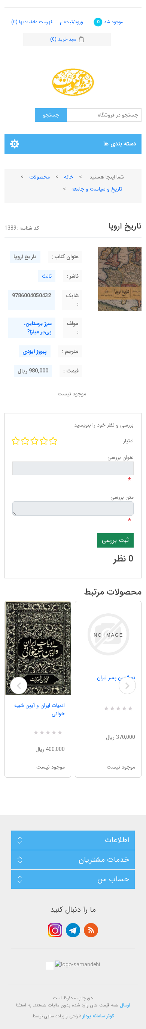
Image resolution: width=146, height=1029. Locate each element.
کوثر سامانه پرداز (98, 1016)
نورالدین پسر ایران (116, 677)
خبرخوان (91, 930)
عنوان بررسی (120, 457)
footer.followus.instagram (55, 930)
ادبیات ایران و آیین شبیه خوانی (39, 709)
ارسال (125, 1005)
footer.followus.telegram (73, 930)
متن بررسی (122, 497)
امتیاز (128, 441)
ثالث (47, 276)
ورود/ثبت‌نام (71, 22)
